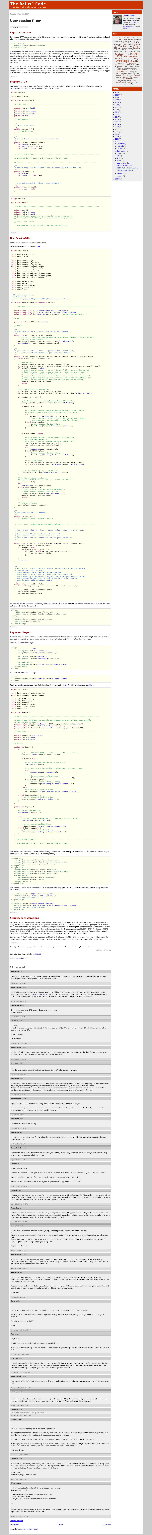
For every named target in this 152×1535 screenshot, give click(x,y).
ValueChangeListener (124, 80)
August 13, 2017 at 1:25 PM (19, 1516)
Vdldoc (134, 80)
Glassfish (135, 50)
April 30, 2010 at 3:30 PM (18, 1297)
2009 (117, 136)
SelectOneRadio (133, 69)
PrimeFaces (119, 66)
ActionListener (118, 37)
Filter (22, 958)
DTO (17, 958)
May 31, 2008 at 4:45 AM (18, 983)
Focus (129, 50)
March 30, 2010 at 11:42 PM (19, 1222)
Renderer (120, 68)
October (120, 148)
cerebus (14, 1419)
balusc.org (136, 22)
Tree (131, 75)
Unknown (14, 1021)
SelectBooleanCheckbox (130, 68)
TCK (138, 73)
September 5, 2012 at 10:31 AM (21, 1455)
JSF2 (119, 56)
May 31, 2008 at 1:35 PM (18, 1001)
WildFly (131, 84)
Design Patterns (128, 44)
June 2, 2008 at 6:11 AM (18, 1017)
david (13, 1301)
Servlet (120, 71)
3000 (117, 92)
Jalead (13, 1163)
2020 (117, 110)
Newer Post (14, 1524)
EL (119, 48)
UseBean (135, 77)
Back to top (13, 76)
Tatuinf (14, 1190)
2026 (117, 95)
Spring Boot (133, 72)
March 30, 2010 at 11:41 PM (19, 1204)
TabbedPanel (131, 73)
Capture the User (20, 32)
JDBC (37, 994)
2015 (117, 122)
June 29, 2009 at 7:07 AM (18, 1095)
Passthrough (121, 63)
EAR (131, 46)
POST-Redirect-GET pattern (127, 168)
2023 (117, 102)
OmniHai (134, 61)
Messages (124, 58)
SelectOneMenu (122, 70)
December (121, 144)
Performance (131, 63)
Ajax (128, 37)
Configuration (127, 41)
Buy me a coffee (128, 27)
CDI (119, 39)
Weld (137, 82)
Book (115, 39)
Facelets (136, 48)
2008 (117, 139)
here (38, 246)
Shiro (127, 72)
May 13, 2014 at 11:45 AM (19, 1479)
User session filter (123, 163)
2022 (117, 105)
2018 (117, 114)
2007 (117, 141)
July (118, 156)
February (120, 173)
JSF (26, 958)
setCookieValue (37, 584)
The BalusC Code (28, 3)
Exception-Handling (127, 48)
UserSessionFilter (20, 238)
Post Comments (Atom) (29, 1529)
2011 (117, 132)
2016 (117, 119)
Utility (123, 79)
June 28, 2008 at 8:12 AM (18, 1075)
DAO (137, 43)
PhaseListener (120, 65)
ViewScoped (121, 82)
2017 (117, 117)
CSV (120, 43)
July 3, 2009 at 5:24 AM (18, 1144)
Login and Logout (20, 632)
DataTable (117, 44)
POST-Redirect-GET (133, 65)
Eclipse (136, 46)
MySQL (136, 59)
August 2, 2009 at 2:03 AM (19, 1186)
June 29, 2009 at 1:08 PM (18, 1115)
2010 (117, 134)
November (121, 146)
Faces (118, 50)
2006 (117, 179)
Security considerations (24, 918)
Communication (128, 39)
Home (61, 1524)
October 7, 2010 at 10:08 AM (20, 1354)
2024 (117, 100)
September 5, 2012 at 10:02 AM (21, 1415)
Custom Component (129, 43)
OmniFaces (122, 60)
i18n (126, 51)
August (119, 153)
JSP (125, 56)
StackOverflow (121, 73)
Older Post (107, 1524)
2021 (117, 107)
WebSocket (130, 82)
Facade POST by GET (125, 165)
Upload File (127, 77)
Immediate (132, 51)
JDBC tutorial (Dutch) (125, 170)
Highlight (116, 51)
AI (125, 37)
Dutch (125, 46)
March (119, 161)
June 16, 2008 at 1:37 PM (18, 1059)
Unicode (118, 77)
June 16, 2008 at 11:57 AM (19, 1043)
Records (137, 66)
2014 (117, 124)
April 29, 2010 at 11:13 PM (19, 1251)
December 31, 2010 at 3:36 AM (20, 1388)
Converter (136, 41)
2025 (117, 97)
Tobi (12, 1334)
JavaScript (119, 54)
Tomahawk (118, 75)
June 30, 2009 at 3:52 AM (18, 1128)
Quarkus (126, 66)
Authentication (135, 37)
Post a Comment (16, 1521)
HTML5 (121, 51)
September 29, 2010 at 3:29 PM (21, 1330)
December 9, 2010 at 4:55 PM (20, 1372)
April (118, 158)
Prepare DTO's (18, 81)
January (119, 176)
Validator (129, 79)
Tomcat (125, 75)
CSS (116, 43)
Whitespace (124, 84)
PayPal (126, 29)
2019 (117, 112)
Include (138, 51)
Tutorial (137, 75)
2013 (117, 127)
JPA (131, 54)
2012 (117, 129)
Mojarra (130, 58)
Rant (131, 66)
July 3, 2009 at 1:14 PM (18, 1160)
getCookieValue (39, 543)
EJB (115, 48)
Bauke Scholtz (16, 987)
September (121, 151)
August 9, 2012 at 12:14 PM (19, 1406)
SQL (44, 994)
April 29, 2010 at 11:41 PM (19, 1268)
